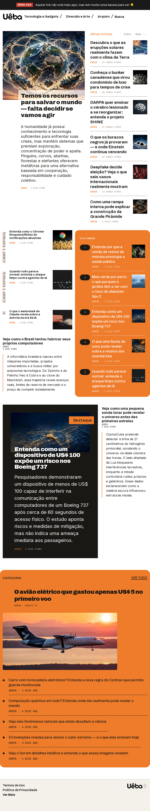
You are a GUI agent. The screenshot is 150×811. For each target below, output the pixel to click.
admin (24, 188)
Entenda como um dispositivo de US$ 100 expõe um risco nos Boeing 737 (47, 458)
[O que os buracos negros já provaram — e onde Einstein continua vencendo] (140, 142)
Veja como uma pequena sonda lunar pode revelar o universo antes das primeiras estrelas (123, 415)
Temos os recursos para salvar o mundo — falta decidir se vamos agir (51, 105)
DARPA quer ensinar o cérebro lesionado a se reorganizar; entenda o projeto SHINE (109, 112)
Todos (127, 34)
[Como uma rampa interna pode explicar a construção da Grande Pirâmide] (140, 206)
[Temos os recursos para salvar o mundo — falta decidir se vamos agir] (44, 65)
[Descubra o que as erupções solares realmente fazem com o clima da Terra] (140, 47)
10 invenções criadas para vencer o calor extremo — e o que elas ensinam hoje (74, 737)
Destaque (81, 420)
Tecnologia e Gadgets (4, 247)
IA (4, 313)
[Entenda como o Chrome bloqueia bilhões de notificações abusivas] (62, 240)
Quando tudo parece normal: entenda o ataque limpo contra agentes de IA (28, 275)
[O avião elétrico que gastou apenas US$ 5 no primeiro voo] (60, 641)
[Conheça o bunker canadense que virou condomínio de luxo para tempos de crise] (140, 77)
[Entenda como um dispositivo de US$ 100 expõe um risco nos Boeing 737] (138, 316)
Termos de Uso (14, 785)
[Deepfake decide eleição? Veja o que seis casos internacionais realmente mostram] (140, 172)
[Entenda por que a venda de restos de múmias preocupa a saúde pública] (138, 251)
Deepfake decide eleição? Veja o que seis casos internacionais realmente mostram (109, 177)
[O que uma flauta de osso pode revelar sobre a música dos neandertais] (138, 345)
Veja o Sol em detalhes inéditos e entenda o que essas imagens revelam (68, 753)
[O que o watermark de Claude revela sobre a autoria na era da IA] (62, 319)
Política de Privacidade (20, 790)
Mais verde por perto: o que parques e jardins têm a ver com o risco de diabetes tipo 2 (110, 286)
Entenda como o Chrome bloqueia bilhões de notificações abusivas (26, 235)
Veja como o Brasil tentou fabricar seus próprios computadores (37, 341)
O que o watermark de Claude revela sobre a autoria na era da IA (24, 314)
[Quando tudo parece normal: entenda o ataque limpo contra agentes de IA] (62, 280)
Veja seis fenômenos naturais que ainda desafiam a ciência (57, 721)
